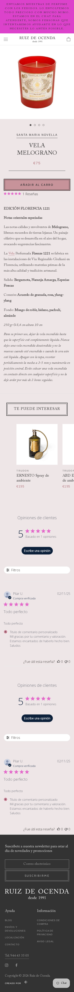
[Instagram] (6, 965)
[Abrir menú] (6, 39)
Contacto (12, 944)
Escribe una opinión (37, 551)
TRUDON (22, 470)
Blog (8, 920)
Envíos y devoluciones (15, 929)
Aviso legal (45, 941)
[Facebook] (16, 965)
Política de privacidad (45, 933)
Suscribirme (37, 875)
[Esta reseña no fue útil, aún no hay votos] (66, 661)
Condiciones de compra (48, 922)
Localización (14, 937)
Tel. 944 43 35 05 (17, 956)
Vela (11, 253)
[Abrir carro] (68, 39)
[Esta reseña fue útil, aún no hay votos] (58, 661)
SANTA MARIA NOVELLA (37, 134)
